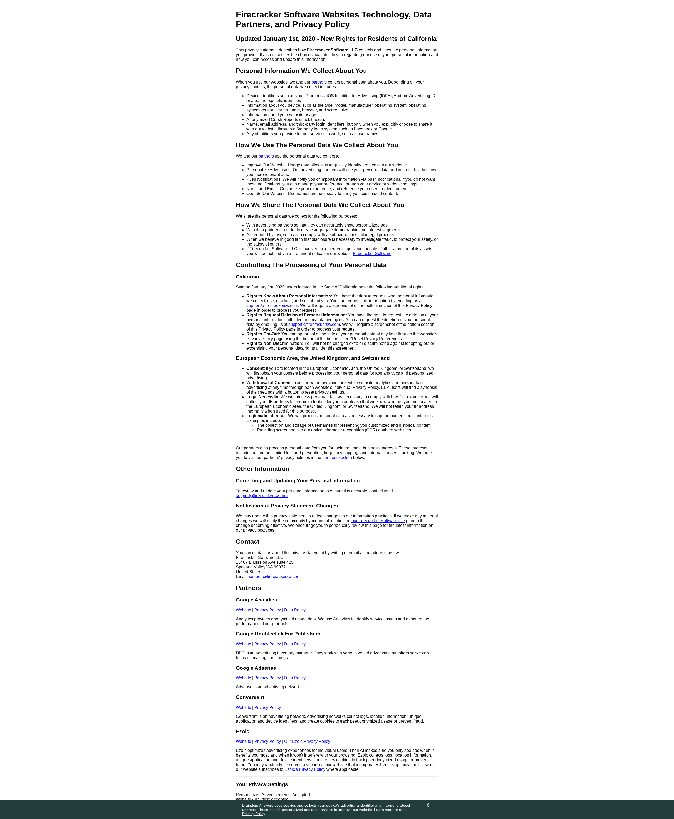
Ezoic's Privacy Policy (304, 769)
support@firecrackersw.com (272, 305)
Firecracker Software (372, 253)
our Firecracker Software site (378, 520)
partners (319, 82)
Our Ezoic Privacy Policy (307, 741)
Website (243, 610)
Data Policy (295, 610)
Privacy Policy (253, 814)
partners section (337, 457)
